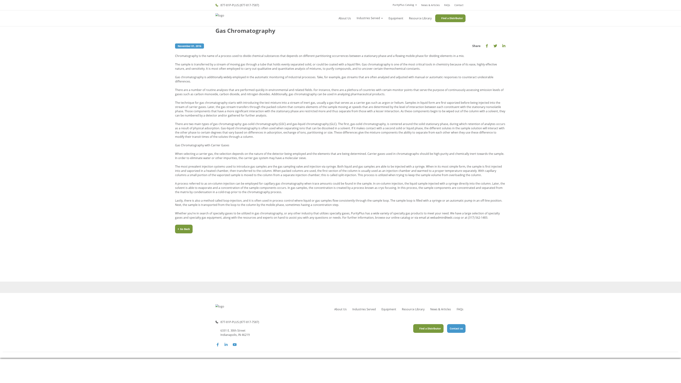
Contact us (456, 328)
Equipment (396, 18)
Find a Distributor (452, 18)
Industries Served (368, 18)
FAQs (447, 5)
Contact (458, 5)
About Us (345, 18)
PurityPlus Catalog (403, 5)
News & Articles (430, 5)
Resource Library (420, 18)
